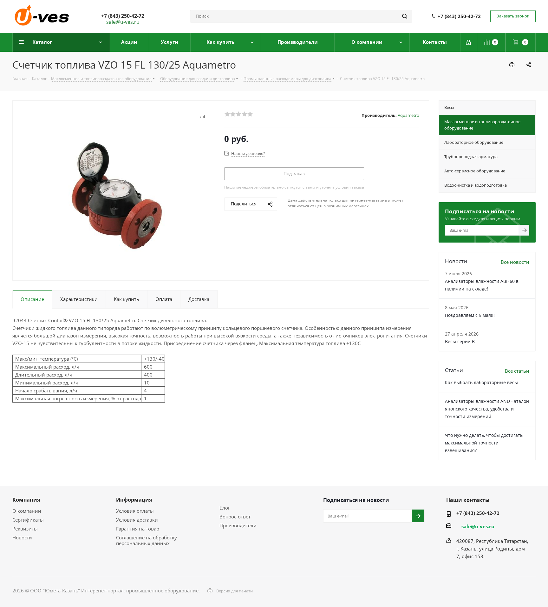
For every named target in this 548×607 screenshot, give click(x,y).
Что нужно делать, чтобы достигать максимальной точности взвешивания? (484, 442)
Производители (238, 525)
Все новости (515, 262)
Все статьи (517, 371)
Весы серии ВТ (461, 341)
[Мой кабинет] (469, 42)
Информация (134, 499)
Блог (224, 507)
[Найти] (404, 16)
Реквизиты (25, 528)
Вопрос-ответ (235, 516)
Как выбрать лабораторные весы (481, 382)
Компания (26, 499)
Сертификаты (28, 520)
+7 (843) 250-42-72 (459, 16)
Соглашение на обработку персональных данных (146, 540)
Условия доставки (137, 520)
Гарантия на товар (137, 528)
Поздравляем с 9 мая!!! (470, 315)
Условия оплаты (135, 511)
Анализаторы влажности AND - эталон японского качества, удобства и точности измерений (487, 408)
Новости (22, 537)
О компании (26, 511)
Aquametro (408, 115)
